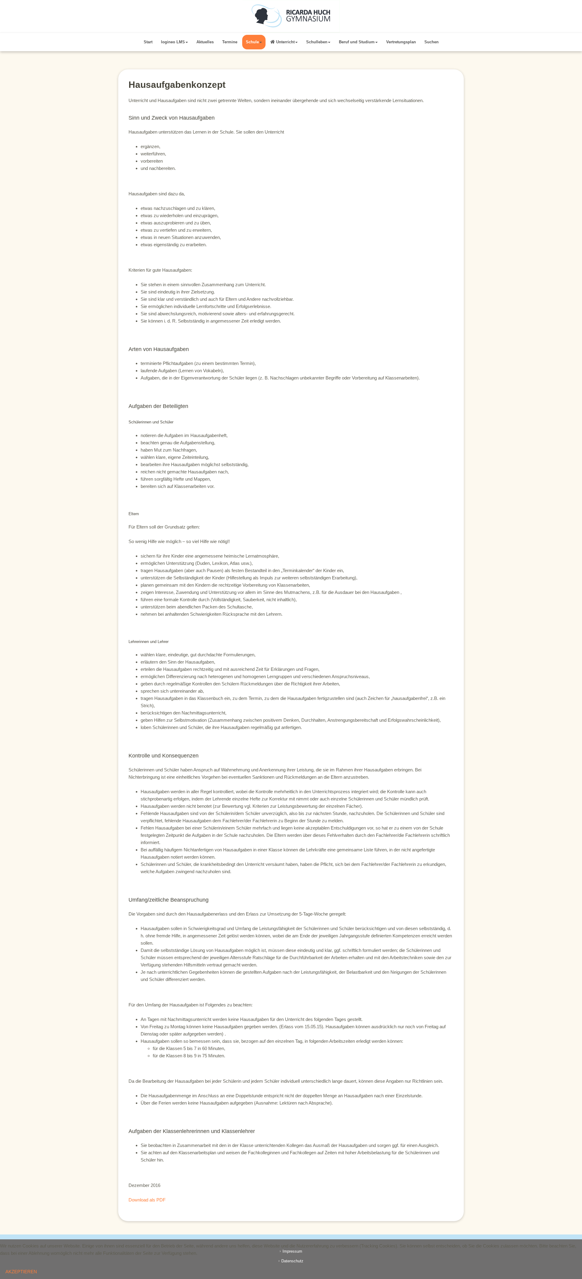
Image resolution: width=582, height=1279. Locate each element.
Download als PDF (147, 1199)
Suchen (431, 42)
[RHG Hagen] (291, 16)
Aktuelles (205, 42)
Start (148, 42)
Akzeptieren (21, 1271)
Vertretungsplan (401, 42)
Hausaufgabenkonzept (177, 85)
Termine (229, 42)
